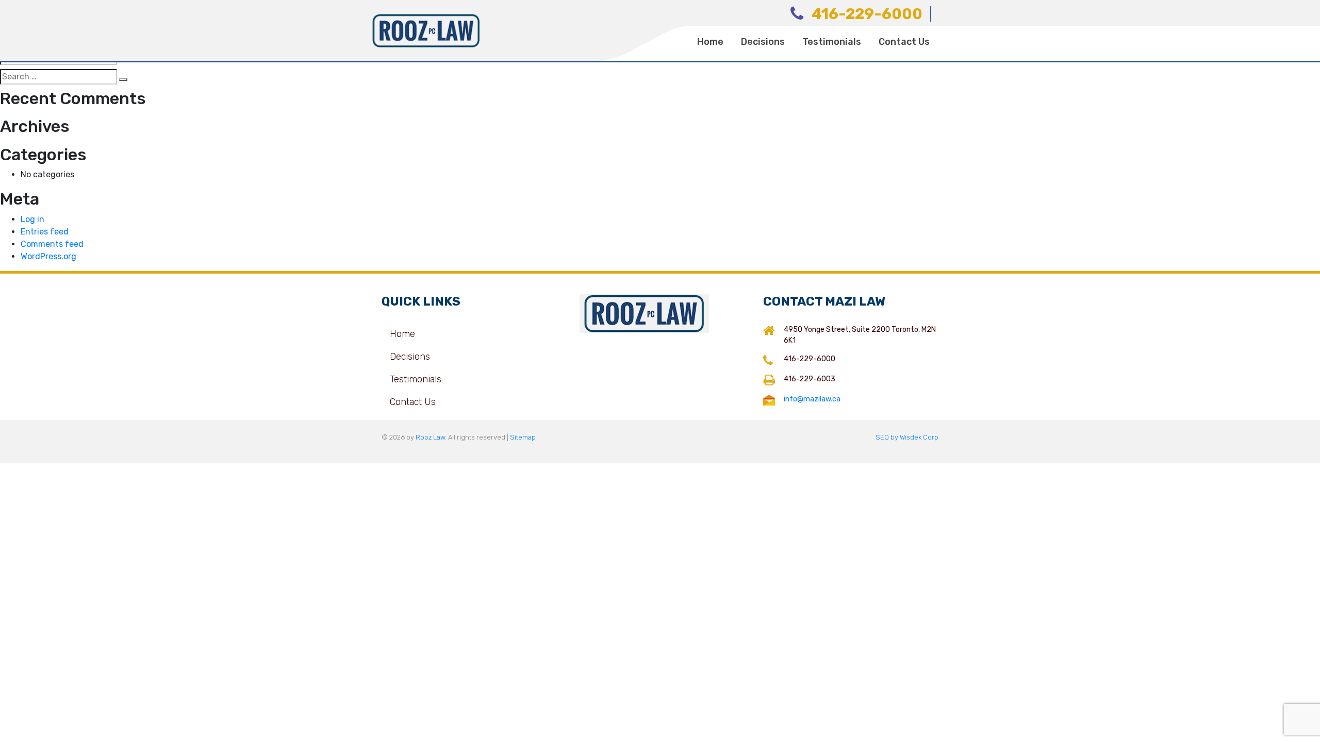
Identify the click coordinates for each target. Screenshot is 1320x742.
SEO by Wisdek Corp (907, 437)
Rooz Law (430, 437)
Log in (32, 219)
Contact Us (904, 41)
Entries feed (45, 232)
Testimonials (831, 41)
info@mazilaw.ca (812, 399)
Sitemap (523, 437)
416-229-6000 (867, 14)
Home (710, 41)
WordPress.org (48, 256)
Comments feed (52, 244)
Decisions (763, 41)
